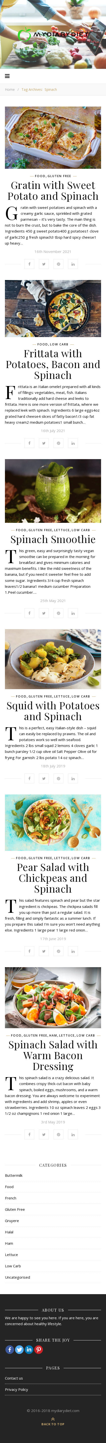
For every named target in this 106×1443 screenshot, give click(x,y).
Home (10, 89)
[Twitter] (19, 1349)
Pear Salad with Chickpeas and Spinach (53, 877)
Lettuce (62, 530)
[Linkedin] (29, 1349)
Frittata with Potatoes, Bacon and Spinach (53, 363)
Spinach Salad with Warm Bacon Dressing (53, 1055)
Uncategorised (17, 1277)
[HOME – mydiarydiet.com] (53, 34)
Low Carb (59, 344)
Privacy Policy (16, 1389)
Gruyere (12, 1220)
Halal (9, 1231)
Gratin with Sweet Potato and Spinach (53, 190)
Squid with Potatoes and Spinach (53, 710)
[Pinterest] (38, 1349)
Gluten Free (59, 176)
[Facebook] (9, 1349)
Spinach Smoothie (53, 538)
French (10, 1197)
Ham (53, 1035)
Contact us (14, 1378)
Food (40, 176)
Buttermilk (13, 1175)
